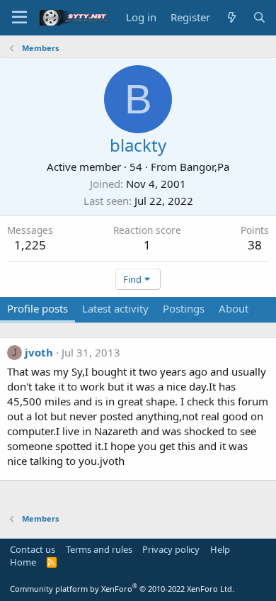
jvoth (39, 352)
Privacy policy (171, 549)
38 (255, 245)
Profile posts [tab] (37, 308)
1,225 (30, 245)
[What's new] (231, 17)
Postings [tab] (184, 308)
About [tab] (233, 308)
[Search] (259, 17)
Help (220, 549)
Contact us (32, 549)
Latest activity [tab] (115, 308)
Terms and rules (99, 549)
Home (23, 562)
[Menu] (19, 17)
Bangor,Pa (204, 166)
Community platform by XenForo (122, 588)
